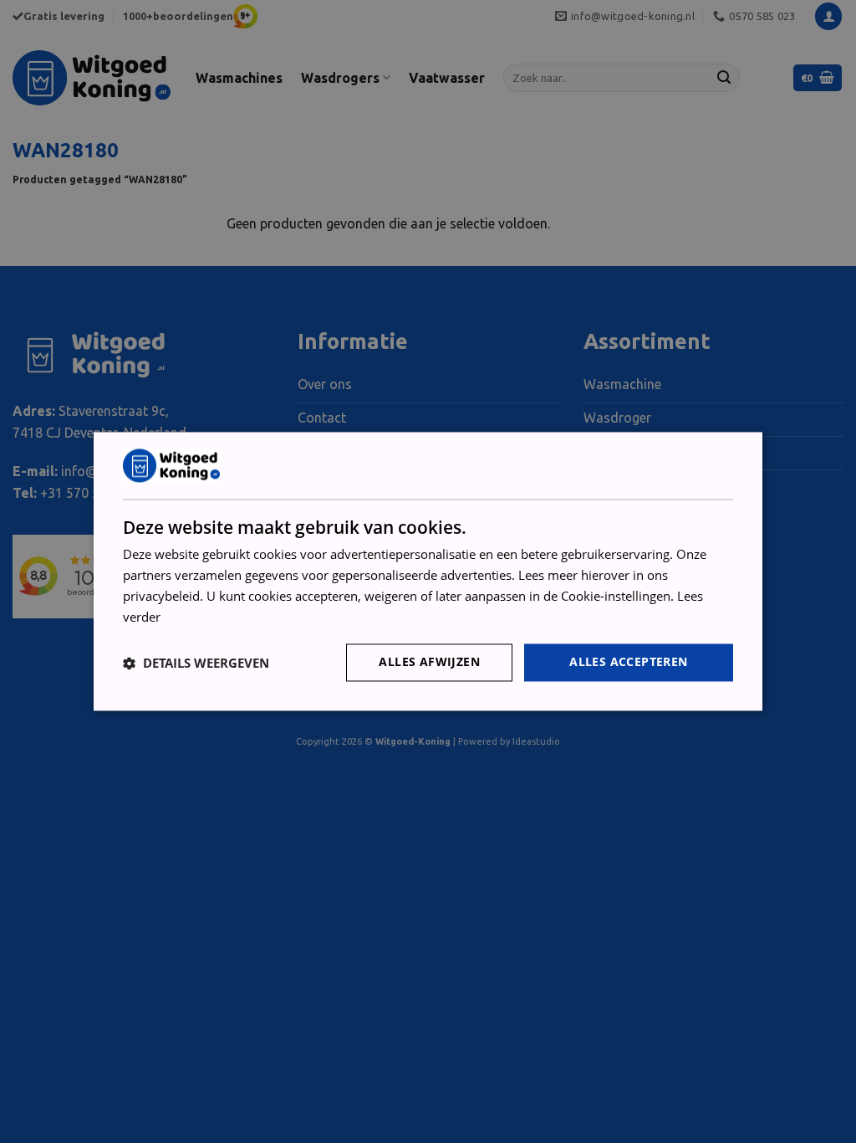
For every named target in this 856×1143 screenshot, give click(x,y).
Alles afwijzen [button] (429, 662)
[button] (196, 663)
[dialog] (428, 571)
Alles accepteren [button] (628, 662)
